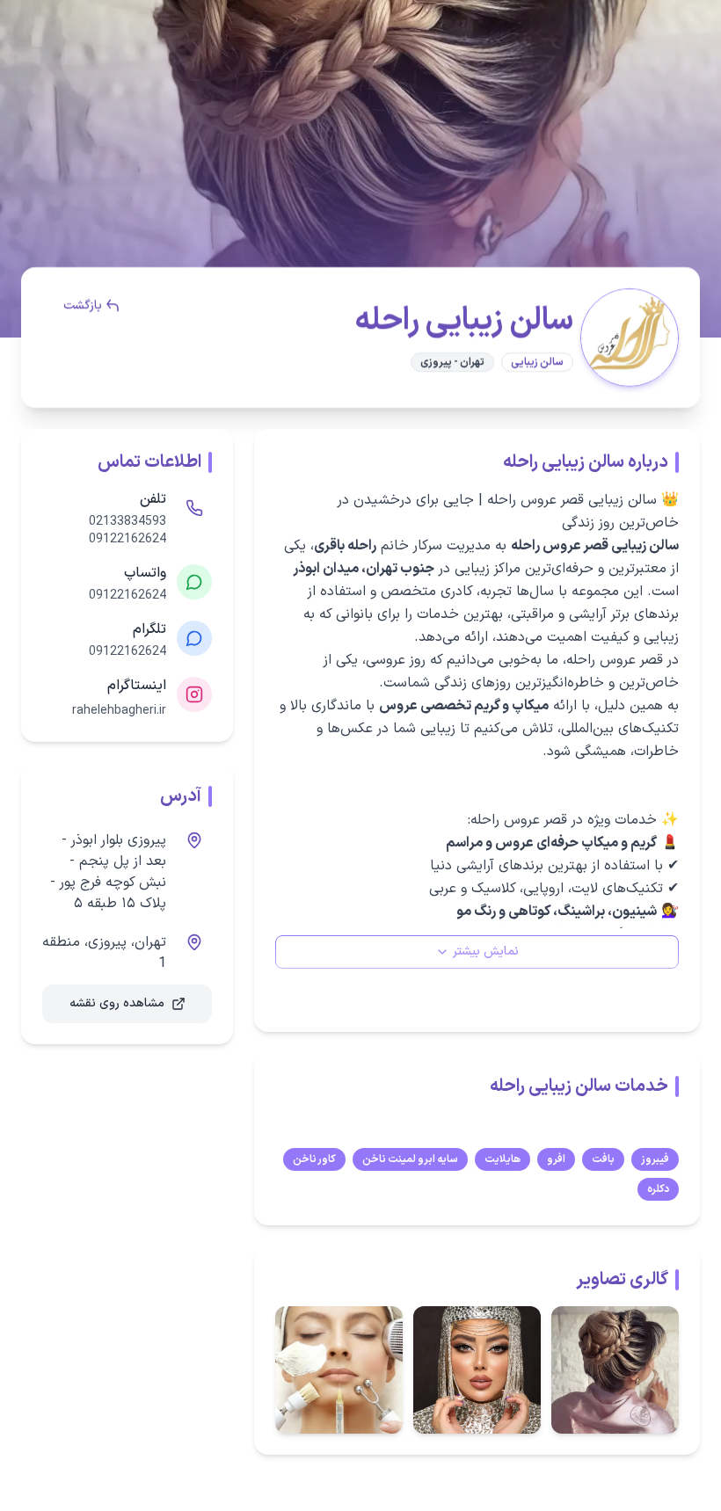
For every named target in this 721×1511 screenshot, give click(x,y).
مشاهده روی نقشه (116, 1003)
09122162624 (127, 539)
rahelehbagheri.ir (119, 710)
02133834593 (127, 522)
